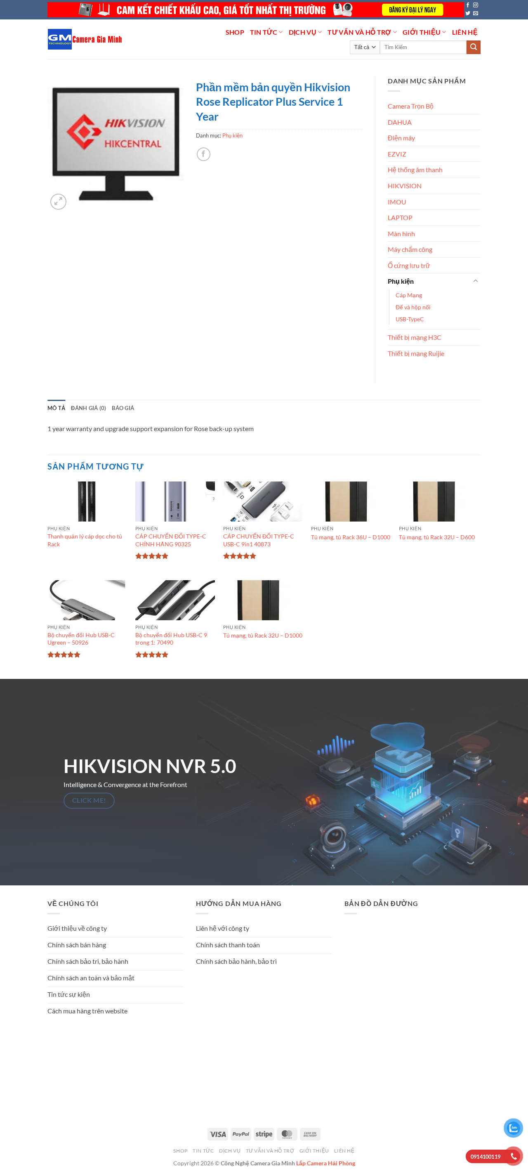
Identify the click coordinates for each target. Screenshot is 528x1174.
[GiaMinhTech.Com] (85, 39)
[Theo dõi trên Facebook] (467, 5)
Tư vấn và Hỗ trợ (359, 32)
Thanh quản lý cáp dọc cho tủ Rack (84, 540)
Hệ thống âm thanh (415, 169)
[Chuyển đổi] (476, 281)
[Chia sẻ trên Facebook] (203, 154)
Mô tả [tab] (56, 408)
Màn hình (401, 233)
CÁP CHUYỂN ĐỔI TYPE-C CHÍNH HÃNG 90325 (170, 540)
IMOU (397, 202)
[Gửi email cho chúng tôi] (475, 14)
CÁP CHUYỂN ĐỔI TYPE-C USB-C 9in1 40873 (258, 540)
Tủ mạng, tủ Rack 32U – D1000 (262, 635)
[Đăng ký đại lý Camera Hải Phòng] (255, 9)
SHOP (235, 32)
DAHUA (400, 122)
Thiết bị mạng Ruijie (416, 353)
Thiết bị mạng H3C (414, 337)
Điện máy (401, 138)
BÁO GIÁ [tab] (123, 408)
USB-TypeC (410, 319)
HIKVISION (405, 186)
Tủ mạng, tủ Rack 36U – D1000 (350, 537)
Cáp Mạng (409, 295)
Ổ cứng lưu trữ (409, 265)
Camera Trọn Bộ (411, 106)
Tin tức (263, 32)
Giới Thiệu (422, 32)
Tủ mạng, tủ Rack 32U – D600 (437, 537)
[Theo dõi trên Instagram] (475, 5)
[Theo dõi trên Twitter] (467, 14)
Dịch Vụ (302, 32)
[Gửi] (474, 47)
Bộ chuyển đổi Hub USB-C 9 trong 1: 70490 (171, 638)
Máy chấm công (410, 249)
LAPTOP (400, 217)
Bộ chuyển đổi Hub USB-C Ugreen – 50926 (81, 638)
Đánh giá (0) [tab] (88, 408)
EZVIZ (397, 154)
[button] (58, 202)
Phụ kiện (232, 135)
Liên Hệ (465, 32)
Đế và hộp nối (413, 307)
